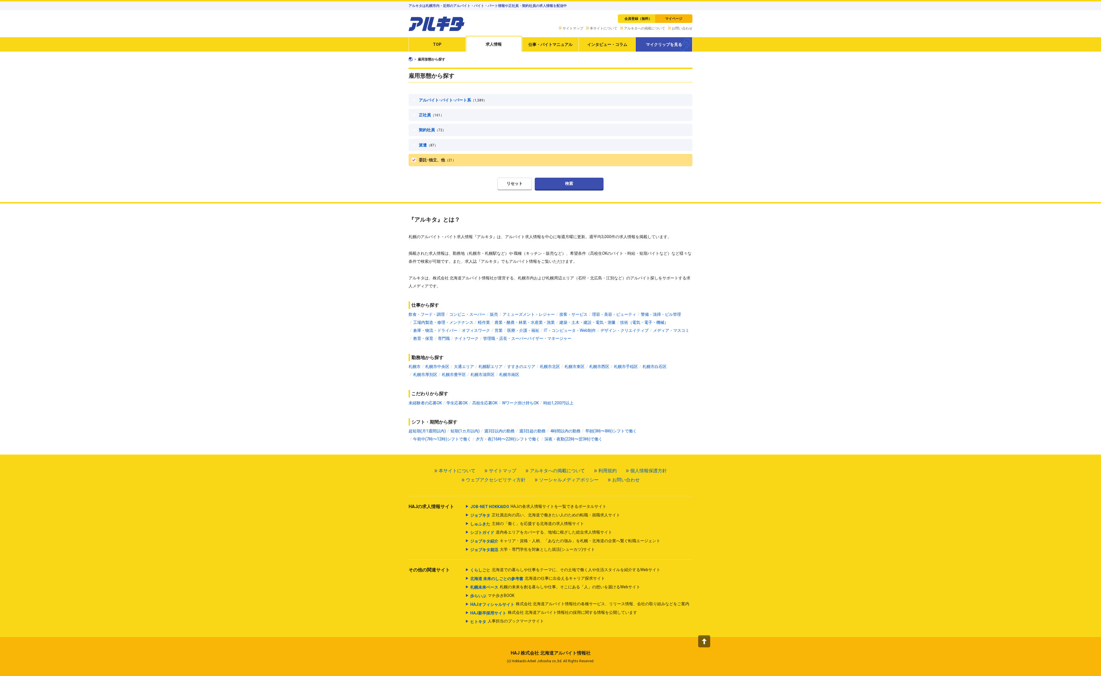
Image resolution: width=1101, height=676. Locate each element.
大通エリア (464, 366)
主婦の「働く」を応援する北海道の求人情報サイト (527, 523)
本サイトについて (603, 28)
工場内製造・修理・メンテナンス (443, 322)
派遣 (428, 145)
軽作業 (484, 322)
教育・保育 (423, 338)
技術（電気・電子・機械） (644, 322)
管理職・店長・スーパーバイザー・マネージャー (527, 338)
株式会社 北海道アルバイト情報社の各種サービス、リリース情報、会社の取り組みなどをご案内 (579, 603)
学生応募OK (457, 403)
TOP (437, 44)
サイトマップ (573, 28)
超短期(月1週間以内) (427, 431)
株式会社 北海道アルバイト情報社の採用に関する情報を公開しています (553, 612)
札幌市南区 (509, 374)
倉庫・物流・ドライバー (435, 330)
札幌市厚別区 (425, 374)
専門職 (444, 338)
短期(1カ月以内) (465, 431)
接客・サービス (573, 314)
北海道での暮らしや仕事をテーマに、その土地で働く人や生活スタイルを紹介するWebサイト (565, 569)
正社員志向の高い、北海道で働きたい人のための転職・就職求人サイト (545, 515)
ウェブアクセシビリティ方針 (496, 480)
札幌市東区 (575, 366)
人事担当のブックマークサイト (507, 621)
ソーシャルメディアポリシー (569, 480)
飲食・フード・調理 (427, 314)
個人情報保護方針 (648, 470)
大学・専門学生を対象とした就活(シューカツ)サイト (532, 549)
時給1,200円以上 (558, 403)
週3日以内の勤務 (499, 431)
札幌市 (415, 366)
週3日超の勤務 (532, 431)
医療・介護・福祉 (523, 330)
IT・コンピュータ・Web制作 (570, 330)
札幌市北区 (550, 366)
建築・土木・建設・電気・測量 (587, 322)
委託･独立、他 (437, 160)
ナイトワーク (466, 338)
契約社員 (432, 130)
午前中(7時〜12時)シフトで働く (442, 439)
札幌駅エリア (491, 366)
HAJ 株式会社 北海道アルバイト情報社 (551, 653)
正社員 (431, 115)
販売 (494, 314)
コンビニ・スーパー (467, 314)
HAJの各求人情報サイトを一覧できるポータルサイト (538, 506)
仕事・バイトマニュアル (550, 44)
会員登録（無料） (638, 19)
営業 (499, 330)
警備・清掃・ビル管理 (661, 314)
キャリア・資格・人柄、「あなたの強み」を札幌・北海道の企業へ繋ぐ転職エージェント (565, 540)
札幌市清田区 (483, 374)
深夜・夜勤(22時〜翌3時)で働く (573, 439)
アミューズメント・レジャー (529, 314)
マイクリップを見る (664, 44)
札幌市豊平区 (454, 374)
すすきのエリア (521, 366)
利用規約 (607, 470)
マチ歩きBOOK (492, 595)
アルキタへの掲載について (644, 28)
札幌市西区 (599, 366)
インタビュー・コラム (607, 44)
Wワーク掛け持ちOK (520, 403)
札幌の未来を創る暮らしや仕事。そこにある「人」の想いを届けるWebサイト (555, 587)
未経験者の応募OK (425, 403)
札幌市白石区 (655, 366)
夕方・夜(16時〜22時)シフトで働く (508, 439)
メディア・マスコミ (671, 330)
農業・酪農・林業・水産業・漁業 (525, 322)
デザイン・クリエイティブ (624, 330)
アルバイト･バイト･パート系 (453, 100)
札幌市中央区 (437, 366)
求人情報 (494, 44)
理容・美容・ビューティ (614, 314)
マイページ (673, 19)
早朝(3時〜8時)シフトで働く (611, 431)
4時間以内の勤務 (565, 431)
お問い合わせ (682, 28)
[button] (704, 641)
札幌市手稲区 (626, 366)
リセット (515, 183)
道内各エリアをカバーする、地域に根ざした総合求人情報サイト (541, 532)
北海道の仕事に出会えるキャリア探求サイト (537, 578)
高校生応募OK (484, 403)
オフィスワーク (476, 330)
